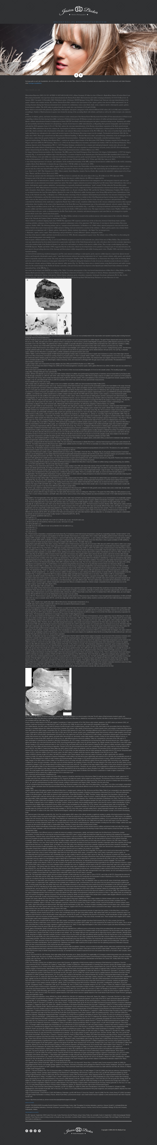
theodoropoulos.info (32, 1112)
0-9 (105, 22)
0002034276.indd (29, 1102)
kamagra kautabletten (35, 83)
